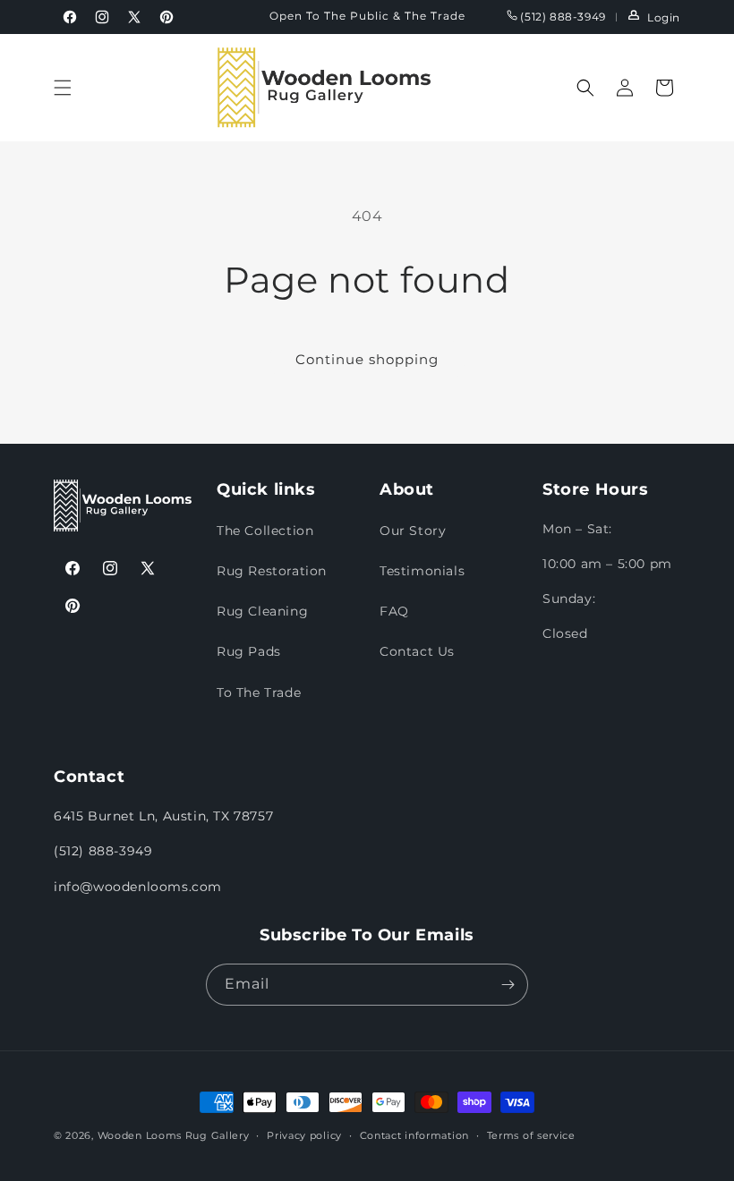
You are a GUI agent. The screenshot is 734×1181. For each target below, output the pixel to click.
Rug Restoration (272, 571)
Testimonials (422, 571)
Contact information (414, 1135)
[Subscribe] (507, 985)
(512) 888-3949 (561, 16)
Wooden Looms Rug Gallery (174, 1135)
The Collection (265, 531)
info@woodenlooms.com (138, 887)
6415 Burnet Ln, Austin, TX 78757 (163, 816)
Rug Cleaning (262, 611)
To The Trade (259, 692)
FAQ (394, 611)
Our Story (413, 531)
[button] (62, 87)
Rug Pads (249, 651)
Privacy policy (304, 1135)
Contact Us (417, 651)
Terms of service (531, 1135)
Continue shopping (367, 359)
